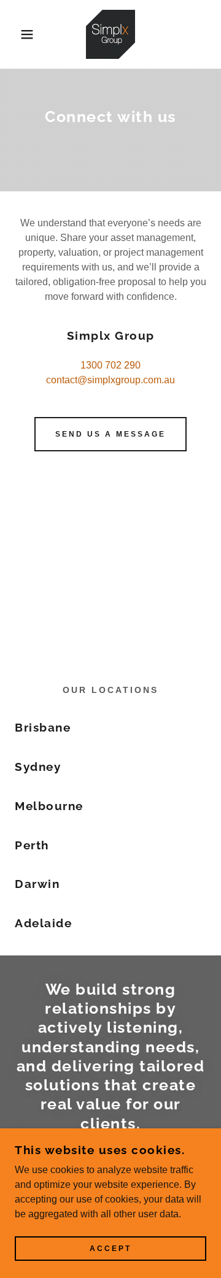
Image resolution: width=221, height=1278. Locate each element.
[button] (18, 34)
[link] (110, 34)
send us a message (110, 434)
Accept (110, 1248)
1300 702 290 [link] (110, 365)
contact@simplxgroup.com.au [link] (110, 380)
